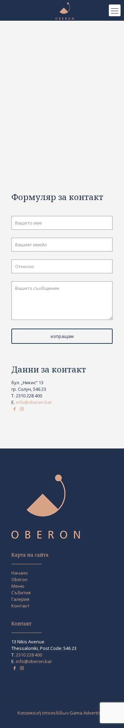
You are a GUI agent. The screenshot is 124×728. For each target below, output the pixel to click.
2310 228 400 (29, 396)
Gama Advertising (88, 713)
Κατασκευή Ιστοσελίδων (43, 713)
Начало (19, 573)
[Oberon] (64, 10)
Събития (21, 592)
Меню (17, 586)
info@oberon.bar (34, 402)
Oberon (19, 579)
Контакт (20, 606)
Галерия (20, 599)
